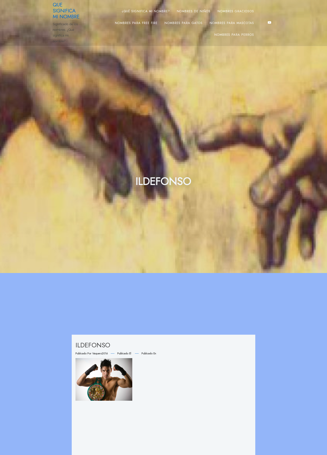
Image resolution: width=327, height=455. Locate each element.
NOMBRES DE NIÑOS (193, 11)
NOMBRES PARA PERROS (234, 35)
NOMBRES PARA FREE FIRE (136, 23)
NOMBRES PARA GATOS (183, 23)
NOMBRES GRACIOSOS (235, 11)
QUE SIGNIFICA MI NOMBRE (66, 10)
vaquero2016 (100, 353)
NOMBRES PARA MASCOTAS (231, 23)
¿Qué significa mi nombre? (146, 11)
